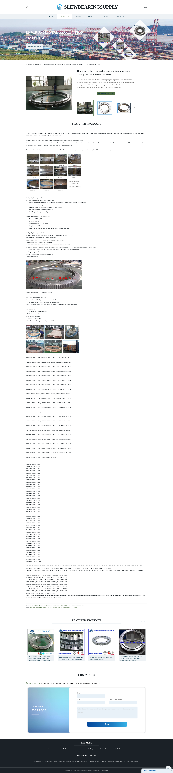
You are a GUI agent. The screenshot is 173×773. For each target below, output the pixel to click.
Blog (90, 16)
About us (120, 16)
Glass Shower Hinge (132, 761)
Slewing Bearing (130, 595)
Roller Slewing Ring (32, 595)
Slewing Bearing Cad (85, 595)
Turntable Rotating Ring (117, 595)
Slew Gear (138, 595)
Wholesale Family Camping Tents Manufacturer (60, 761)
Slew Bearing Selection (43, 597)
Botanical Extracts (82, 761)
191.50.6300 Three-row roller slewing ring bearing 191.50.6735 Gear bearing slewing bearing (57, 605)
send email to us (107, 93)
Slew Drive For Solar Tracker (100, 595)
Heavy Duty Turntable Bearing (69, 595)
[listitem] (86, 107)
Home (51, 16)
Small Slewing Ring (56, 597)
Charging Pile (39, 761)
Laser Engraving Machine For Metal (112, 761)
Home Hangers (94, 761)
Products (65, 16)
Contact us (104, 16)
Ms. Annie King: (34, 683)
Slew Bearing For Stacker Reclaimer (49, 595)
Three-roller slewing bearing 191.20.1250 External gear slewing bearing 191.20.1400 (53, 607)
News (78, 16)
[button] (27, 7)
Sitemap (105, 770)
